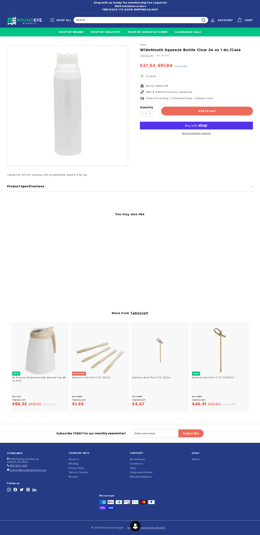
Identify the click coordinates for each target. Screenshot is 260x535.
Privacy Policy (77, 468)
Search (196, 459)
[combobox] (141, 20)
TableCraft (146, 55)
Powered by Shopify (152, 527)
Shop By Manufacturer (147, 32)
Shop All (62, 20)
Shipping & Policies (141, 472)
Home (143, 44)
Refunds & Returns (140, 476)
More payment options (196, 133)
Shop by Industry (106, 32)
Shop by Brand (71, 32)
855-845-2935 (18, 465)
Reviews (73, 476)
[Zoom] (67, 105)
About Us (74, 459)
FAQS (133, 468)
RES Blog (74, 463)
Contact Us (136, 463)
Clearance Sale (188, 32)
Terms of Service (78, 472)
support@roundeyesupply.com (28, 470)
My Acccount (137, 459)
